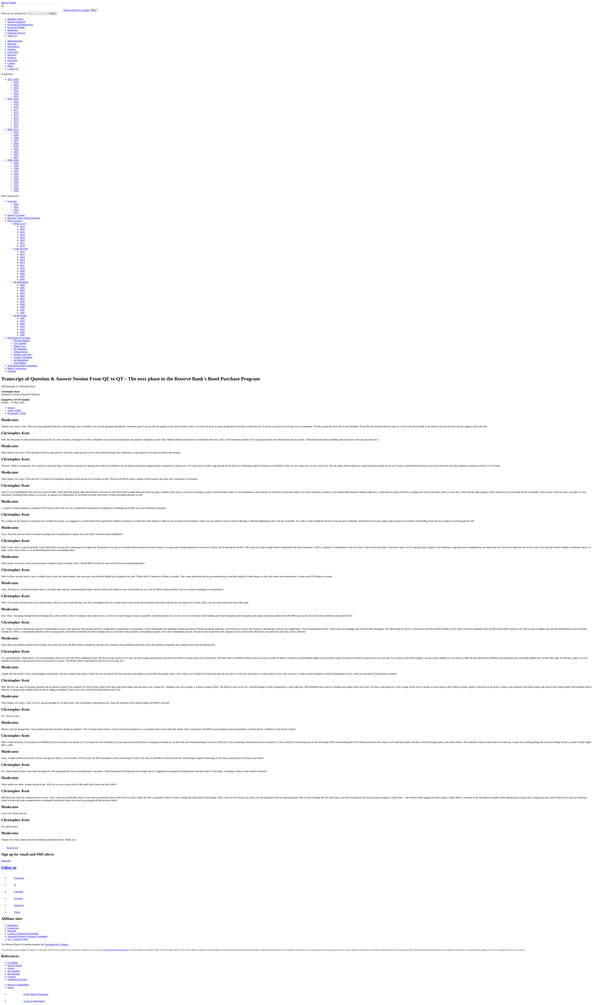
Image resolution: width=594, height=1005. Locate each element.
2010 (16, 132)
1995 (16, 176)
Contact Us (12, 68)
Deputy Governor (16, 215)
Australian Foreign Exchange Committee (27, 936)
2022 (16, 93)
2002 (16, 154)
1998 (16, 168)
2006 (16, 143)
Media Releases (15, 41)
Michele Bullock (22, 340)
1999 (16, 165)
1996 (16, 174)
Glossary (11, 976)
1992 (16, 185)
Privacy (11, 968)
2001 (16, 157)
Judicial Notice (14, 965)
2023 (16, 90)
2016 (16, 112)
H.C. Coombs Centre (17, 939)
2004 (16, 149)
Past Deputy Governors (18, 337)
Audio (14, 410)
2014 (16, 118)
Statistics (11, 49)
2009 (16, 135)
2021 (16, 96)
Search (52, 13)
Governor (12, 201)
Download (16, 413)
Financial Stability (16, 27)
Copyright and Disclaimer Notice (115, 950)
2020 (16, 101)
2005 (16, 146)
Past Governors (14, 220)
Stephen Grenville (22, 354)
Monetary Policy (15, 19)
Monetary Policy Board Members (23, 218)
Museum (11, 930)
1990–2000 (13, 160)
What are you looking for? (14, 13)
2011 (16, 126)
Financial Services (16, 33)
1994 (16, 179)
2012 (16, 124)
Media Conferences (16, 368)
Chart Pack (12, 52)
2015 (16, 115)
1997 (16, 171)
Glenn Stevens (21, 248)
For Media (12, 962)
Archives (11, 57)
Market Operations (16, 21)
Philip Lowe (20, 223)
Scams (10, 987)
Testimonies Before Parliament (22, 365)
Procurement (13, 974)
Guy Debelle (20, 343)
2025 (16, 85)
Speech (11, 407)
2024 (16, 87)
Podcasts (11, 371)
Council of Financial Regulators (23, 933)
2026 (16, 82)
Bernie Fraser (20, 315)
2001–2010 (13, 129)
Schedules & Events (17, 979)
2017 (16, 110)
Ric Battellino (20, 349)
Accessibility (13, 971)
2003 (16, 151)
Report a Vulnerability (18, 984)
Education (12, 60)
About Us (12, 35)
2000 (16, 163)
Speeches (12, 43)
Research (11, 55)
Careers (11, 63)
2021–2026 (13, 79)
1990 (16, 190)
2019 (16, 104)
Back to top (12, 847)
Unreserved (13, 928)
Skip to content (8, 2)
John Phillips (20, 363)
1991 (16, 188)
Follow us (8, 867)
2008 (16, 137)
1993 (16, 182)
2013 (16, 121)
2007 (16, 140)
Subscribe (6, 861)
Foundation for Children (56, 944)
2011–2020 (13, 98)
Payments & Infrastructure (20, 24)
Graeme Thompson (23, 357)
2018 (16, 107)
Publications (13, 46)
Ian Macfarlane (21, 282)
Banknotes (12, 30)
